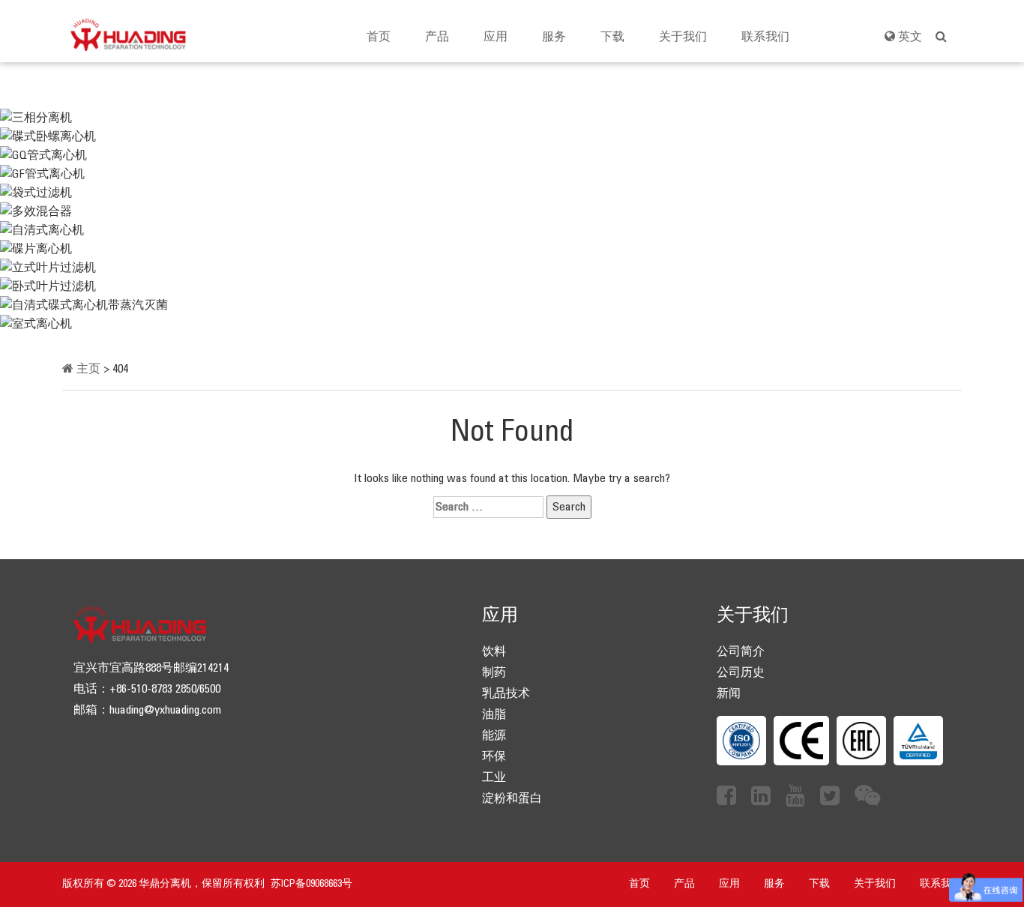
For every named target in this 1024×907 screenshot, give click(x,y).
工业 (494, 777)
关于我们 (683, 37)
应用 (496, 37)
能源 (494, 735)
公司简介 (741, 651)
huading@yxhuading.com (165, 710)
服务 (554, 37)
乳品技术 (506, 693)
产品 (437, 37)
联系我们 (765, 37)
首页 (379, 37)
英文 (908, 37)
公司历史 (741, 672)
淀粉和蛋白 (512, 798)
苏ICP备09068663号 (311, 884)
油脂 (494, 714)
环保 (494, 756)
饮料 (494, 651)
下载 (612, 37)
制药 (494, 672)
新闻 (729, 693)
